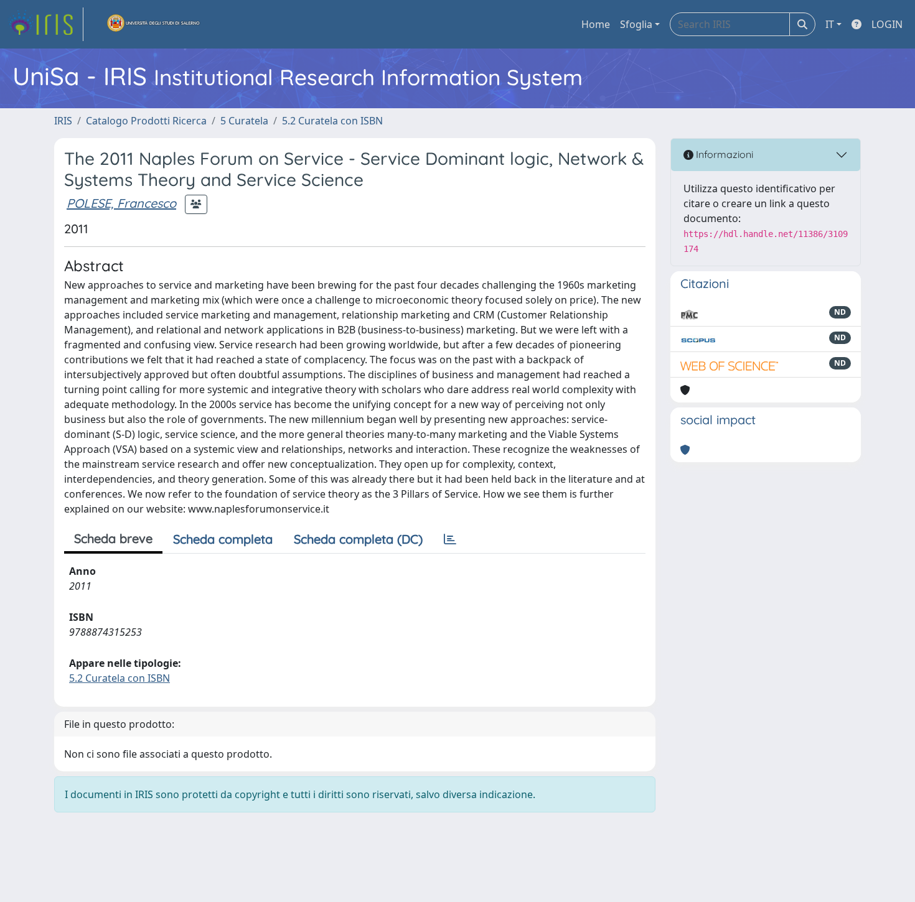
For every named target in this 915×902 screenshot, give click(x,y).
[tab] (450, 539)
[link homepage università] (153, 24)
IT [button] (829, 24)
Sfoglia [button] (636, 24)
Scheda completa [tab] (223, 539)
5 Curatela (244, 121)
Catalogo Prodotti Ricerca (146, 121)
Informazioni (723, 154)
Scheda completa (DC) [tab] (358, 539)
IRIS (63, 121)
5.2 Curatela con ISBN (332, 121)
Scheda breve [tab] (113, 538)
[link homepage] (45, 24)
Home (595, 24)
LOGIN (887, 24)
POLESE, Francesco (121, 203)
